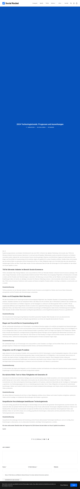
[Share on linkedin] (40, 439)
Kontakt (66, 3)
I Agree (73, 485)
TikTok (47, 3)
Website (56, 467)
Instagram (34, 3)
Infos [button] (60, 3)
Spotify (41, 3)
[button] (71, 3)
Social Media (42, 127)
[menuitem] (34, 3)
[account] (73, 3)
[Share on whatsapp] (42, 439)
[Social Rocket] (10, 3)
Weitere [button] (53, 3)
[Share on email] (48, 439)
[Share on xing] (46, 439)
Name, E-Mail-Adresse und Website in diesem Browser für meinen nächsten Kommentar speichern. (27, 475)
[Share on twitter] (34, 439)
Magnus (52, 127)
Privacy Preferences (64, 485)
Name (4, 467)
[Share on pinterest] (38, 439)
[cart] (76, 3)
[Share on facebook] (32, 439)
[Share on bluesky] (44, 439)
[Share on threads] (36, 439)
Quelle (4, 429)
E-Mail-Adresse (32, 467)
